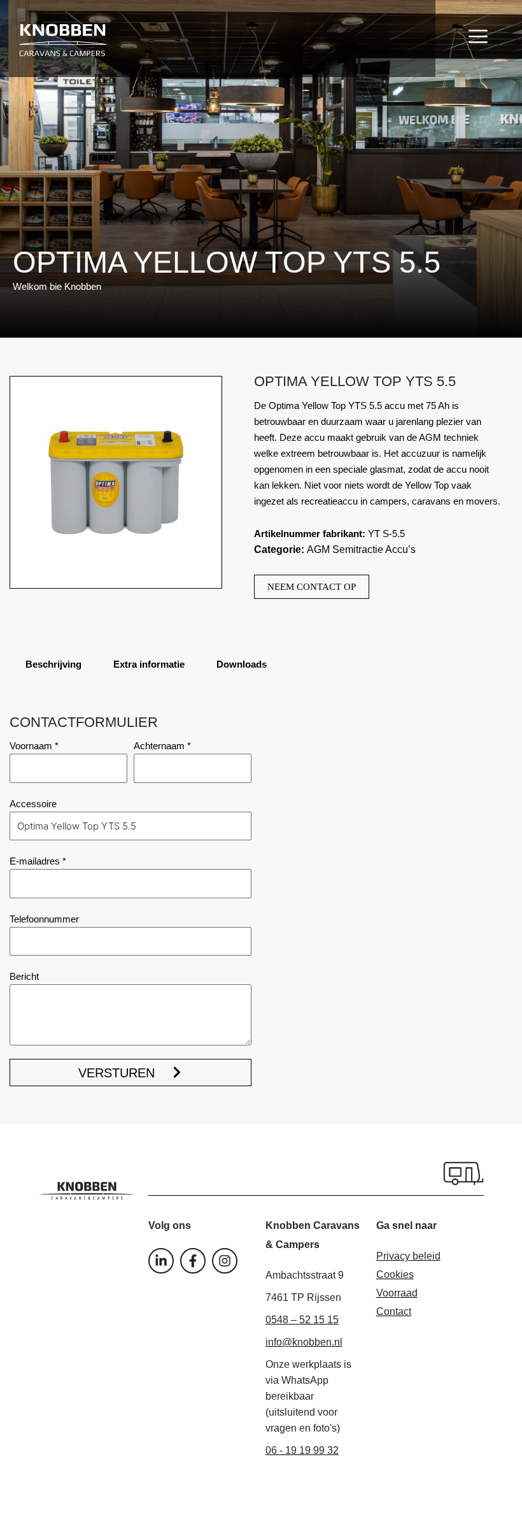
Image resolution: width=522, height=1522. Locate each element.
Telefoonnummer (44, 919)
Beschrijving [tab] (53, 664)
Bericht (24, 976)
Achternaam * (162, 745)
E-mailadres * (38, 861)
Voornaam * (34, 745)
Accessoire (33, 803)
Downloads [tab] (241, 664)
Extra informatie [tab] (149, 664)
